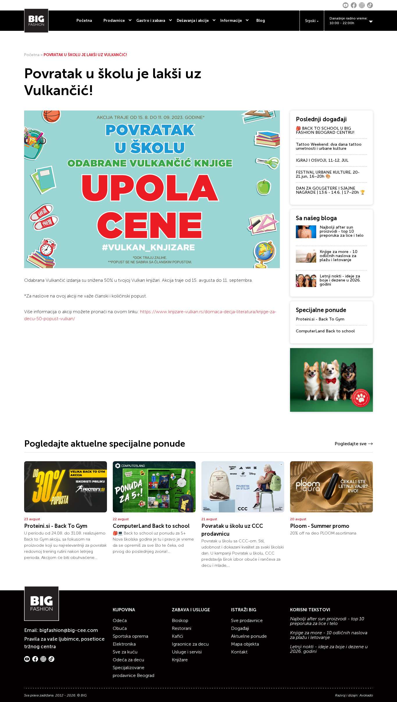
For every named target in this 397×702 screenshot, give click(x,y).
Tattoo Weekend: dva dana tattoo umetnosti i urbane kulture (329, 146)
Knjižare (180, 659)
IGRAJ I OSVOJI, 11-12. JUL (322, 160)
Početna (84, 20)
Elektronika (124, 644)
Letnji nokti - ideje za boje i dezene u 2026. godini (340, 280)
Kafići (177, 636)
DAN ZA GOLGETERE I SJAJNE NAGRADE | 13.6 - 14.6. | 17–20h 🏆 (330, 190)
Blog (260, 20)
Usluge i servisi (187, 652)
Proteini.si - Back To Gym (320, 319)
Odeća (120, 620)
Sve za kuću (125, 652)
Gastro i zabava (150, 20)
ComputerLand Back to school (325, 331)
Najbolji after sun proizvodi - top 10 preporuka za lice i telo (342, 231)
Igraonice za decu (190, 644)
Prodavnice (114, 20)
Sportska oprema (130, 636)
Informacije (231, 20)
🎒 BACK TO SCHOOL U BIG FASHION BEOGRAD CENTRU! (325, 130)
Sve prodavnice (247, 620)
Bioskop (180, 620)
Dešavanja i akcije (193, 20)
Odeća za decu (128, 659)
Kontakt (239, 652)
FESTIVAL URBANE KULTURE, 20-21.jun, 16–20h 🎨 (328, 174)
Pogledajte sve (350, 443)
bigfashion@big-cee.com (69, 630)
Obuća (120, 628)
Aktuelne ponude (249, 636)
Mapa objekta (245, 644)
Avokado (366, 695)
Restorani (181, 628)
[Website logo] (36, 20)
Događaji (240, 628)
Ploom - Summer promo (319, 526)
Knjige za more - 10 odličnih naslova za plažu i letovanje (338, 255)
